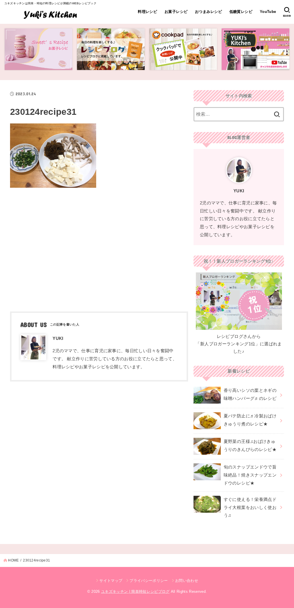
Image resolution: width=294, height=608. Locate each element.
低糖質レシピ (240, 11)
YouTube (268, 11)
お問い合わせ (186, 580)
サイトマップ (110, 580)
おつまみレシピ (208, 11)
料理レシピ (147, 11)
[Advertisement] (99, 247)
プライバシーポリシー (148, 580)
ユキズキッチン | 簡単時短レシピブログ (135, 591)
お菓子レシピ (176, 11)
